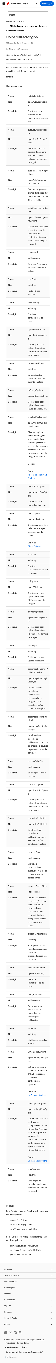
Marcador (12, 49)
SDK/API (37, 55)
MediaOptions (34, 546)
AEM (25, 21)
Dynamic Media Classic (22, 55)
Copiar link (24, 49)
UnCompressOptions (37, 1095)
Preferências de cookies (15, 1347)
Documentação (13, 21)
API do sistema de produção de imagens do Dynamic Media (26, 28)
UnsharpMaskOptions (37, 1160)
